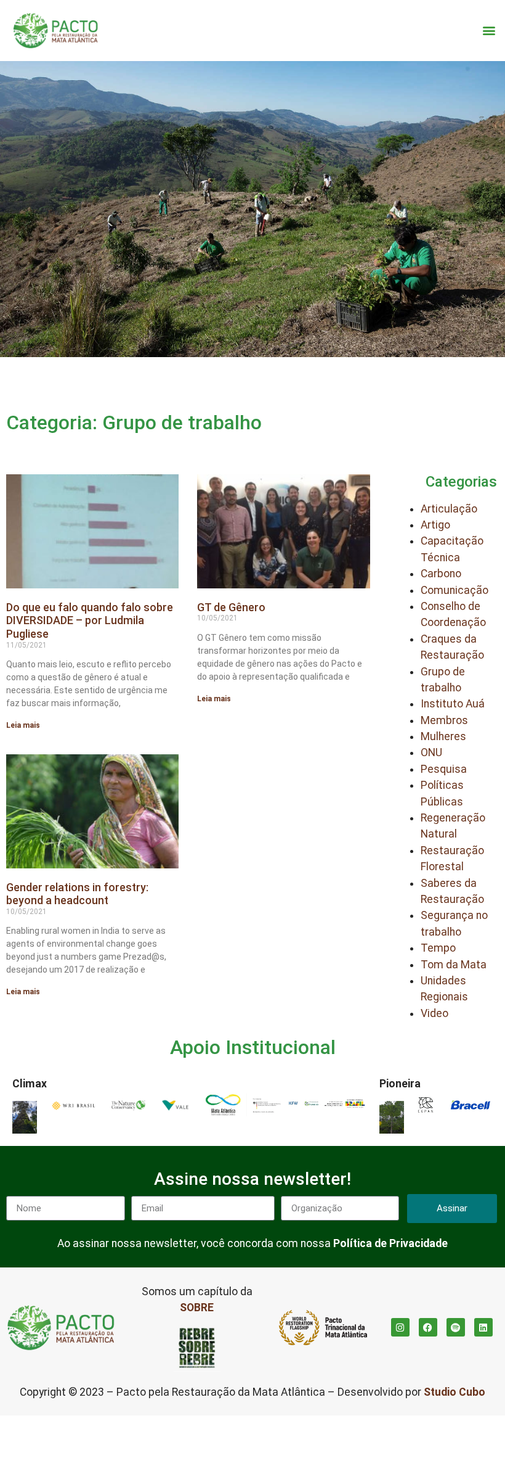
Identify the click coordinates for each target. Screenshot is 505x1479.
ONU (431, 752)
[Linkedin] (483, 1327)
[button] (489, 30)
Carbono (441, 573)
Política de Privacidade (390, 1243)
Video (434, 1013)
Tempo (438, 948)
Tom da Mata (454, 964)
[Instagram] (400, 1327)
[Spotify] (455, 1327)
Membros (444, 720)
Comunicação (454, 590)
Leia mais (23, 725)
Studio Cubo (454, 1392)
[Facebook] (428, 1327)
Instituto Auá (453, 704)
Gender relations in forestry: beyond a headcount (77, 894)
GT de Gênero (231, 607)
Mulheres (443, 736)
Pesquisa (444, 769)
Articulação (449, 509)
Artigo (435, 525)
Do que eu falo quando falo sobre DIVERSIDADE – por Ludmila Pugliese (89, 620)
